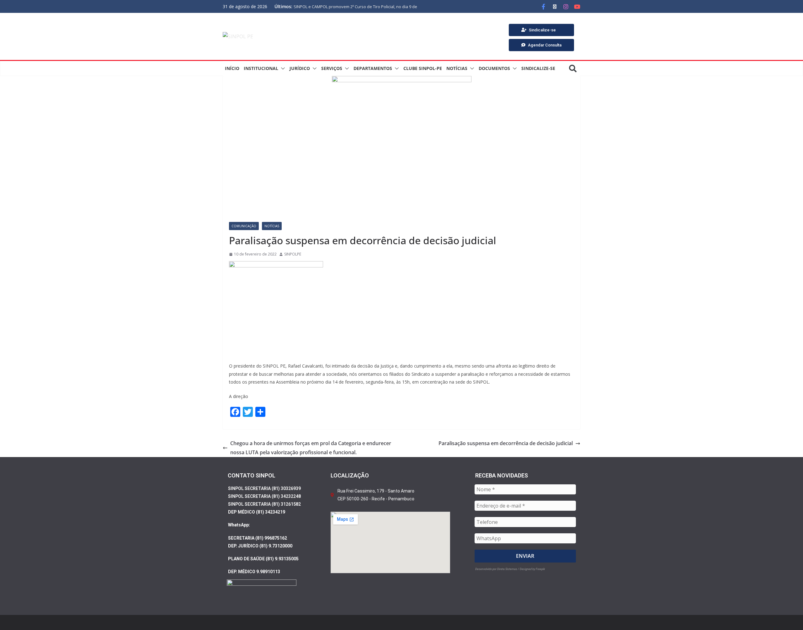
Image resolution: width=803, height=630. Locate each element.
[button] (281, 68)
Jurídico (300, 68)
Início (232, 68)
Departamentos (373, 68)
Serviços (331, 68)
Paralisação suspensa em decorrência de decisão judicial (506, 443)
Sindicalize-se (538, 68)
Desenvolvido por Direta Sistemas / (497, 569)
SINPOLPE (292, 254)
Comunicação (243, 226)
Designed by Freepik (532, 569)
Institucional (261, 68)
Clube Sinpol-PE (422, 68)
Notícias (456, 68)
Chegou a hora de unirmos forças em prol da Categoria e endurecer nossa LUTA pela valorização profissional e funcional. (310, 448)
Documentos (494, 68)
